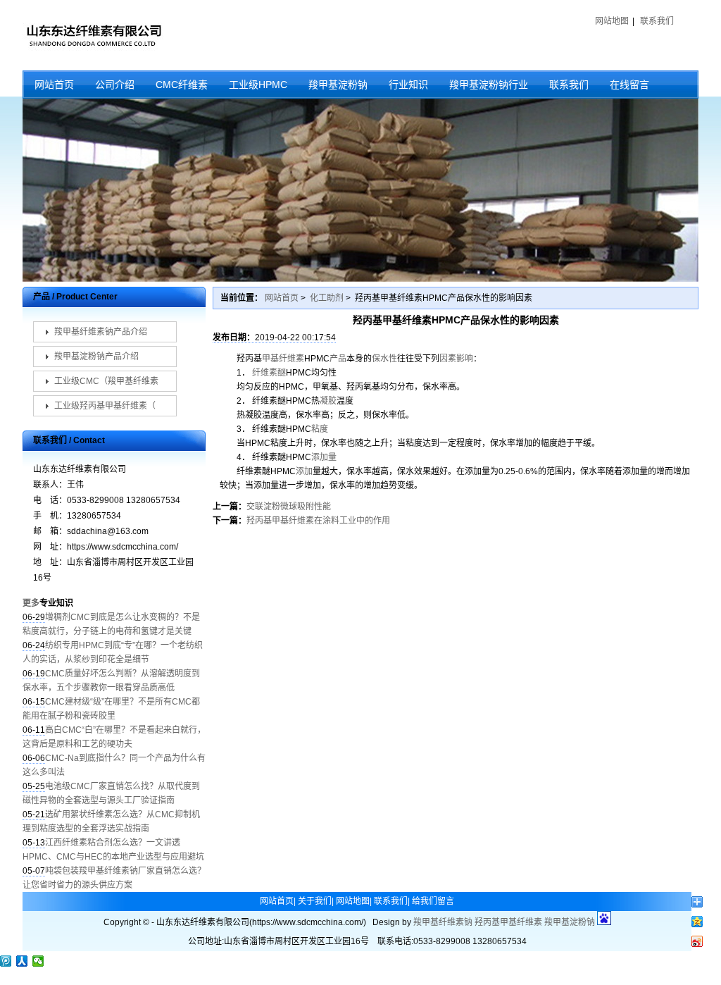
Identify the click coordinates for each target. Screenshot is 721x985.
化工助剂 (327, 298)
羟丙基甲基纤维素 (508, 922)
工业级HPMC (258, 84)
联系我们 (657, 21)
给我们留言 (433, 901)
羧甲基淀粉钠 (338, 84)
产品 (338, 359)
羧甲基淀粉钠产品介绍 (96, 356)
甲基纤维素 (283, 359)
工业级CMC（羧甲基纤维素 (106, 381)
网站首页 (54, 84)
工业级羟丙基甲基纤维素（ (105, 406)
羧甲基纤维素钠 (442, 922)
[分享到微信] (38, 961)
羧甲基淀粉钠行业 (488, 84)
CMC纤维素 (182, 84)
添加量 (324, 457)
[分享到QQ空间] (697, 921)
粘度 (319, 429)
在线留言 (629, 84)
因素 (447, 359)
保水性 (384, 359)
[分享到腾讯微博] (6, 961)
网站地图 (612, 21)
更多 (31, 603)
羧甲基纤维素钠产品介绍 (100, 332)
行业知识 (408, 84)
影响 (464, 359)
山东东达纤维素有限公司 (93, 35)
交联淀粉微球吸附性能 (288, 507)
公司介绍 (114, 84)
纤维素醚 (269, 373)
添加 (304, 471)
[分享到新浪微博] (697, 941)
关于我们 (315, 901)
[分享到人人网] (22, 961)
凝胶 (328, 401)
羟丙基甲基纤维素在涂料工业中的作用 (318, 521)
